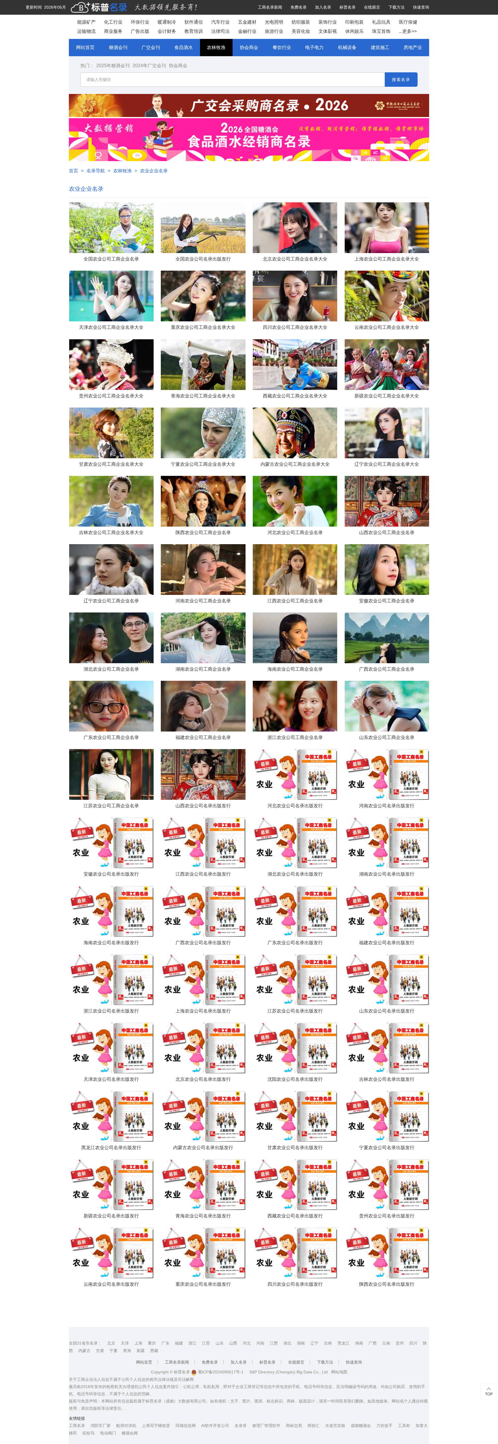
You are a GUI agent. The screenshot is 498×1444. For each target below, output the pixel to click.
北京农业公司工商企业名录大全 (295, 259)
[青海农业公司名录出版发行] (203, 1184)
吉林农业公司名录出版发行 (386, 1079)
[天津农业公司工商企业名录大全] (111, 296)
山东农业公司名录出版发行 (386, 1010)
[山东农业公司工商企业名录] (387, 706)
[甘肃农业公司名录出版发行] (295, 1116)
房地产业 (412, 47)
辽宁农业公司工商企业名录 (111, 600)
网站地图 (339, 1372)
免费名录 (298, 7)
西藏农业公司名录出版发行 (295, 1215)
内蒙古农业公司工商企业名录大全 (295, 464)
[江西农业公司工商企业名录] (295, 569)
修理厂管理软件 (266, 1425)
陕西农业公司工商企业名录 (203, 532)
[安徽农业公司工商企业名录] (387, 569)
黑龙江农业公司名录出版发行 (111, 1147)
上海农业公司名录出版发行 (203, 1010)
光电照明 (274, 22)
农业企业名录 (154, 170)
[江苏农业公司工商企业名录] (111, 774)
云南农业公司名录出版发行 (111, 1284)
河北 (247, 1343)
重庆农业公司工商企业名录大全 (203, 327)
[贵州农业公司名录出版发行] (387, 1184)
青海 (127, 1350)
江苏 (206, 1343)
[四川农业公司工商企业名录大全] (295, 296)
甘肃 (100, 1350)
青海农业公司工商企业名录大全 (203, 395)
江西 (274, 1343)
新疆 (141, 1350)
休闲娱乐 (354, 31)
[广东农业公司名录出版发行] (295, 911)
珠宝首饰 (381, 31)
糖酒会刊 (118, 47)
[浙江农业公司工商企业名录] (295, 706)
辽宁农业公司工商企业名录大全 (386, 464)
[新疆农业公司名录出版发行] (111, 1184)
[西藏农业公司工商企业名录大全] (295, 364)
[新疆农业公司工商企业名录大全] (387, 364)
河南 (260, 1343)
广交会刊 (151, 47)
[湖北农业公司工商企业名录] (111, 637)
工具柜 (404, 1425)
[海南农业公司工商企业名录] (295, 637)
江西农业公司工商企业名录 (295, 600)
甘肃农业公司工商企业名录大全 (111, 464)
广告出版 (140, 31)
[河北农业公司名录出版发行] (295, 774)
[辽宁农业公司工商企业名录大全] (387, 433)
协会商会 (249, 47)
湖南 (301, 1343)
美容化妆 (301, 31)
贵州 (400, 1343)
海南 (359, 1343)
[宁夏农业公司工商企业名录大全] (203, 433)
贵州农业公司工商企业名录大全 (111, 395)
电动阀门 (108, 1433)
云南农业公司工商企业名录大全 (386, 327)
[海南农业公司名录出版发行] (111, 911)
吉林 (328, 1343)
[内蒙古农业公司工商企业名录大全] (295, 433)
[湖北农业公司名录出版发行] (295, 842)
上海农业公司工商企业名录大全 (386, 259)
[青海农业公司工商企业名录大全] (203, 364)
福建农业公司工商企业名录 (203, 737)
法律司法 (220, 31)
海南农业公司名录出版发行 (111, 942)
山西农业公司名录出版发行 (203, 805)
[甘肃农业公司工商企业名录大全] (111, 433)
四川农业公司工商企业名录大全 (295, 327)
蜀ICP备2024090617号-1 (220, 1372)
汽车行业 (220, 22)
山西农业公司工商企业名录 (386, 532)
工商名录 (77, 1425)
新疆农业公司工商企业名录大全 (386, 395)
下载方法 (396, 7)
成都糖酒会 (361, 1425)
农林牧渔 (216, 47)
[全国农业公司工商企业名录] (111, 227)
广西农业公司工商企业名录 (386, 669)
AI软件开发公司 (215, 1425)
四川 (413, 1343)
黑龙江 (343, 1343)
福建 (179, 1343)
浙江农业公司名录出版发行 (111, 1010)
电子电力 (314, 47)
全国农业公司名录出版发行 (203, 259)
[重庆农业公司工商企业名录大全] (203, 296)
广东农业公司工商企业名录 (111, 737)
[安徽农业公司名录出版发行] (111, 842)
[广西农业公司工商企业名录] (387, 637)
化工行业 (113, 22)
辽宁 (314, 1343)
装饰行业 (327, 22)
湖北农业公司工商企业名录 (111, 669)
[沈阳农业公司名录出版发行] (295, 1048)
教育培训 (193, 31)
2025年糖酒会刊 (113, 65)
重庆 (152, 1343)
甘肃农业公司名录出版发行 (295, 1147)
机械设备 (347, 47)
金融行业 (247, 31)
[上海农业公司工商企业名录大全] (387, 227)
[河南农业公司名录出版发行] (387, 774)
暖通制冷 (167, 22)
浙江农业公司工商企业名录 (295, 737)
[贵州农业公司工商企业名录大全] (111, 364)
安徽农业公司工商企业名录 (386, 600)
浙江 (192, 1343)
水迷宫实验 (335, 1425)
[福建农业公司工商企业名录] (203, 706)
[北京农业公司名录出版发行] (203, 1048)
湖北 (287, 1343)
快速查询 (421, 7)
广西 (373, 1343)
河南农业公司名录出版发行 (386, 805)
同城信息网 (186, 1425)
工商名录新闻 (270, 7)
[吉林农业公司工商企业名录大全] (111, 501)
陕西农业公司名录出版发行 (386, 1284)
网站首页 (85, 47)
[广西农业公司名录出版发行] (203, 911)
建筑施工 (380, 47)
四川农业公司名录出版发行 (295, 1284)
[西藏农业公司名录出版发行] (295, 1184)
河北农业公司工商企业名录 (295, 532)
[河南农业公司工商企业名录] (203, 569)
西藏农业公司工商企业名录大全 (295, 395)
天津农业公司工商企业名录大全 (111, 327)
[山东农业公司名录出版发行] (387, 979)
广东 (165, 1343)
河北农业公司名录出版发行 (295, 805)
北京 (111, 1343)
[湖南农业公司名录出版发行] (387, 842)
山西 (233, 1343)
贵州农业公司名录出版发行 (386, 1215)
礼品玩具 (381, 22)
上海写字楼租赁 (156, 1425)
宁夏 (114, 1350)
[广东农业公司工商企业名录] (111, 706)
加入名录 (323, 7)
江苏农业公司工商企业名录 (111, 805)
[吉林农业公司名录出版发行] (387, 1048)
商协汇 (314, 1425)
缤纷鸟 (88, 1433)
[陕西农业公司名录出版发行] (387, 1253)
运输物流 (86, 31)
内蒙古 (84, 1350)
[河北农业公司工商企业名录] (295, 501)
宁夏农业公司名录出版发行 (386, 1147)
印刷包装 (354, 22)
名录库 (241, 1425)
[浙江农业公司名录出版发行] (111, 979)
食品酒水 (183, 47)
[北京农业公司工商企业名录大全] (295, 227)
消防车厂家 (100, 1425)
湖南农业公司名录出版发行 (386, 874)
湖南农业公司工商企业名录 (203, 669)
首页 (73, 170)
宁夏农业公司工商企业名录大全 (203, 464)
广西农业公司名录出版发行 (203, 942)
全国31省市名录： (85, 1343)
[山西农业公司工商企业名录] (387, 501)
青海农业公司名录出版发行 (203, 1215)
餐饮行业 (282, 47)
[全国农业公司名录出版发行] (203, 227)
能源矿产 (86, 22)
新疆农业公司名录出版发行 (111, 1215)
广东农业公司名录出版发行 (295, 942)
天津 (125, 1343)
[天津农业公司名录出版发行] (111, 1048)
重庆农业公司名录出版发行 (203, 1284)
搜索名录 (401, 79)
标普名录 (347, 7)
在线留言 (372, 7)
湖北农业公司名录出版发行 (295, 874)
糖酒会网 (130, 1433)
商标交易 (294, 1425)
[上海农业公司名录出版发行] (203, 979)
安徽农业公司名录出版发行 (111, 874)
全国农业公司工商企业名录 (111, 259)
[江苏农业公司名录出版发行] (295, 979)
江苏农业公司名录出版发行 (295, 1010)
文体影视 (327, 31)
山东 (220, 1343)
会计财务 (167, 31)
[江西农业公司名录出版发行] (203, 842)
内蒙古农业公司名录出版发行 (203, 1147)
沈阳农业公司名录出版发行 (295, 1079)
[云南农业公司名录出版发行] (111, 1253)
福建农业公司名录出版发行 (386, 942)
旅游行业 (274, 31)
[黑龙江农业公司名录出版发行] (111, 1116)
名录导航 (95, 170)
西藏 (154, 1350)
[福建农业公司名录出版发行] (387, 911)
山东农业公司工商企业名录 (386, 737)
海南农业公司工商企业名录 (295, 669)
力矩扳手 (384, 1425)
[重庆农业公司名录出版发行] (203, 1253)
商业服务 (113, 31)
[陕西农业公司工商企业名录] (203, 501)
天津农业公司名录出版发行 (111, 1079)
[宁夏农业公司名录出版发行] (387, 1116)
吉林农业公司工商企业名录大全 (111, 532)
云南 (386, 1343)
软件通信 (193, 22)
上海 (138, 1343)
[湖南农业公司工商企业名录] (203, 637)
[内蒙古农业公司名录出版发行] (203, 1116)
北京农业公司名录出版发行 (203, 1079)
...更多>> (408, 31)
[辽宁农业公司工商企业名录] (111, 569)
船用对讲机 (126, 1425)
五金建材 (247, 22)
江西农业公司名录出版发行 (203, 874)
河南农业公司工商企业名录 (203, 600)
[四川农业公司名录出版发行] (295, 1253)
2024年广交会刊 (149, 65)
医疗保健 (408, 22)
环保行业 (140, 22)
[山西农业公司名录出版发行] (203, 774)
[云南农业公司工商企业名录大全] (387, 296)
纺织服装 (301, 22)
